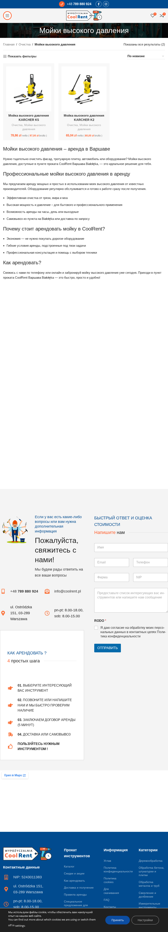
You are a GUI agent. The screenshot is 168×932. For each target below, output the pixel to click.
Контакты (110, 906)
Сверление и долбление (147, 894)
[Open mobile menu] (7, 15)
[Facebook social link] (98, 4)
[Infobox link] (75, 4)
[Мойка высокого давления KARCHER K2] (84, 88)
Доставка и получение (79, 887)
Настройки (145, 920)
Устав (107, 860)
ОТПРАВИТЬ (107, 648)
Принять (117, 920)
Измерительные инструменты (149, 905)
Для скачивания (111, 890)
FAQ (106, 899)
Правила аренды (75, 894)
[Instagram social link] (106, 4)
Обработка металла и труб (149, 883)
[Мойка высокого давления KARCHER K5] (28, 88)
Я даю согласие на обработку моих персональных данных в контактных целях (133, 632)
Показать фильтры (22, 56)
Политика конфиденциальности (114, 869)
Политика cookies (110, 880)
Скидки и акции (74, 873)
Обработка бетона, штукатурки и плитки (151, 871)
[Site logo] (84, 15)
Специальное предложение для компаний (76, 905)
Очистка (25, 44)
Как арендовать (74, 880)
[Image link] (27, 853)
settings (20, 925)
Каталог (69, 866)
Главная (9, 44)
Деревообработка (150, 860)
